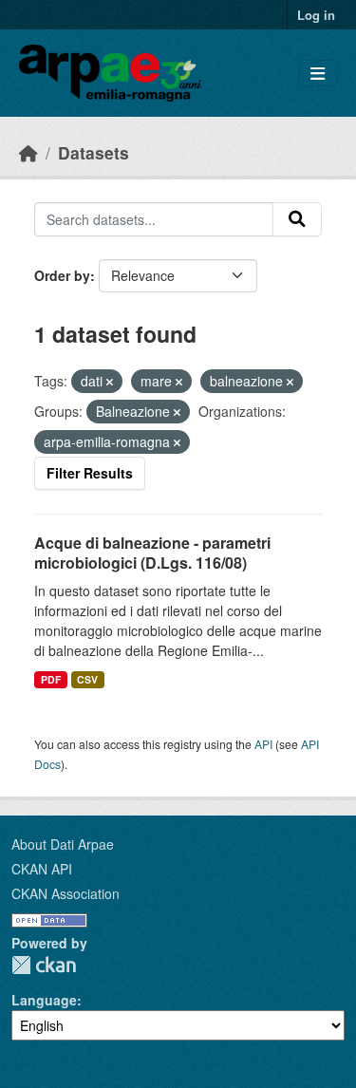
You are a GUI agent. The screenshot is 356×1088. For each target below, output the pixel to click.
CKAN (43, 965)
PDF (51, 679)
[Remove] (109, 381)
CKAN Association (65, 893)
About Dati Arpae (62, 844)
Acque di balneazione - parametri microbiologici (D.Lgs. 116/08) (152, 552)
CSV (87, 679)
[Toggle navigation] (317, 73)
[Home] (28, 152)
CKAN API (41, 868)
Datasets (93, 152)
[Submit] (297, 219)
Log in (316, 15)
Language (44, 999)
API (263, 744)
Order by (62, 275)
